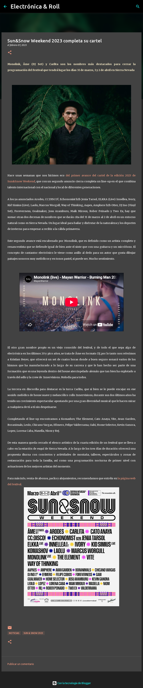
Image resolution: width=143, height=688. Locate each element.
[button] (9, 52)
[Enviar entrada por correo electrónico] (9, 629)
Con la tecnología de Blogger (74, 683)
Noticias (14, 633)
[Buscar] (138, 6)
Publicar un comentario (20, 664)
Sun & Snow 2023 (33, 633)
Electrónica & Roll (35, 6)
